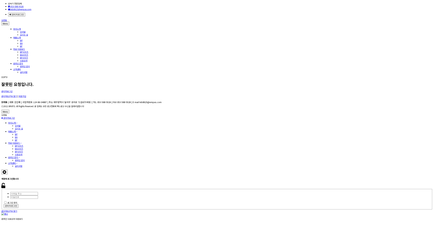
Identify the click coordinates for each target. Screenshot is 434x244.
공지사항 (23, 72)
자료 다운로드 (19, 49)
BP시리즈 (24, 51)
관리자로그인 (17, 14)
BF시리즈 (24, 57)
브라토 (4, 20)
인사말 (23, 31)
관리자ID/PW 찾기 (9, 96)
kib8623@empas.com (20, 9)
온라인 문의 (18, 63)
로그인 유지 (12, 202)
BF (21, 46)
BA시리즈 (24, 54)
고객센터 (17, 69)
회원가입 (22, 96)
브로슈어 (23, 60)
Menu (5, 24)
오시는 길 (24, 34)
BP (21, 40)
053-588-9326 (17, 6)
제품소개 (17, 37)
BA (21, 43)
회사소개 (17, 28)
